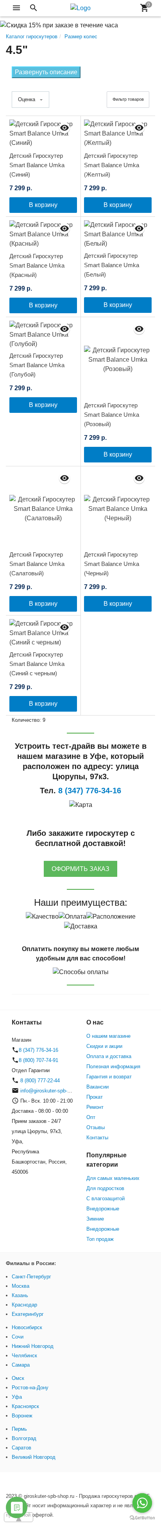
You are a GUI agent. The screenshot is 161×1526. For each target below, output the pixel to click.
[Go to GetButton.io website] (142, 1518)
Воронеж (22, 1416)
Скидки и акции (104, 1046)
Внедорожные (102, 1209)
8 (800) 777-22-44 (39, 1080)
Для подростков (105, 1188)
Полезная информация (113, 1066)
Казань (20, 1295)
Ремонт (95, 1107)
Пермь (19, 1429)
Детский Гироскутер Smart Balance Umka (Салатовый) (36, 563)
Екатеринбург (28, 1314)
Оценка (26, 99)
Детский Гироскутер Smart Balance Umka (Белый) (111, 265)
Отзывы (95, 1127)
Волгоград (24, 1438)
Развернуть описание (46, 72)
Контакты (97, 1137)
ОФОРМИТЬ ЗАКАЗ (80, 869)
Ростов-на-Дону (30, 1387)
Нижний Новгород (33, 1346)
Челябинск (24, 1355)
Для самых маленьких (113, 1178)
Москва (20, 1286)
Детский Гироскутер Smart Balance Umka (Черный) (111, 563)
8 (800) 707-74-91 (38, 1060)
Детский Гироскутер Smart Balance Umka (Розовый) (111, 414)
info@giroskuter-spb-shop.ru (52, 1091)
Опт (90, 1117)
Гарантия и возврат (109, 1077)
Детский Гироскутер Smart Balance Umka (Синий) (36, 165)
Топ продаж (100, 1239)
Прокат (94, 1097)
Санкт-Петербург (31, 1277)
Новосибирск (27, 1327)
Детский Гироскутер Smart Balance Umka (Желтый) (111, 165)
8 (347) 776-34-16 (38, 1050)
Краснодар (24, 1305)
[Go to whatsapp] (142, 1503)
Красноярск (25, 1406)
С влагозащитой (105, 1198)
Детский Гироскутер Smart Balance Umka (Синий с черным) (36, 663)
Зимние (95, 1219)
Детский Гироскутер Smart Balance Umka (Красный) (36, 265)
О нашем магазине (108, 1036)
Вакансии (97, 1087)
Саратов (21, 1448)
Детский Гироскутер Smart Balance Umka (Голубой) (36, 365)
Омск (18, 1378)
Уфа (17, 1397)
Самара (21, 1365)
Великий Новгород (33, 1457)
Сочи (17, 1337)
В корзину (43, 205)
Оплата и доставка (108, 1056)
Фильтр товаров (128, 99)
